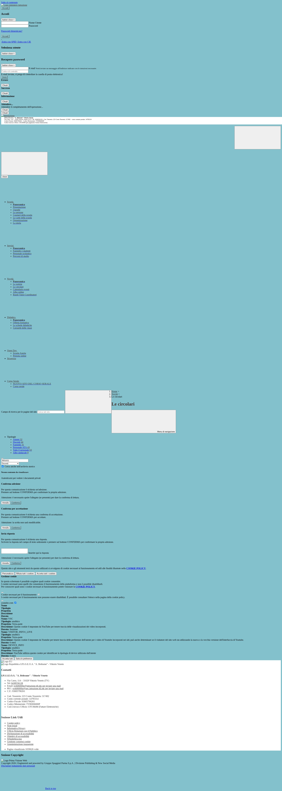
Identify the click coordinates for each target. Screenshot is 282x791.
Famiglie (18, 444)
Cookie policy (13, 723)
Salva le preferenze (24, 659)
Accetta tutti (46, 573)
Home (114, 391)
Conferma (16, 503)
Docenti (18, 442)
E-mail (32, 68)
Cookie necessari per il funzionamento (19, 594)
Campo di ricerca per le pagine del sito (19, 412)
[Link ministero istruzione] (14, 5)
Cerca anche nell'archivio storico (20, 466)
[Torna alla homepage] (8, 115)
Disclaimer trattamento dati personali (18, 766)
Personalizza (7, 573)
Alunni (17, 439)
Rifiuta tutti (25, 573)
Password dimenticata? (11, 31)
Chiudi (5, 85)
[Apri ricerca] (257, 137)
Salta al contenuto (9, 2)
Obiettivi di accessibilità (18, 736)
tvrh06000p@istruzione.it (37, 686)
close (4, 177)
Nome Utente (35, 22)
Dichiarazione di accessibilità (20, 733)
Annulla (5, 503)
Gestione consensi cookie (19, 741)
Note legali (12, 725)
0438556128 (17, 683)
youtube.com (7, 603)
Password (33, 26)
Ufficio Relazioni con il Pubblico (22, 731)
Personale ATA (21, 447)
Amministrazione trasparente (20, 744)
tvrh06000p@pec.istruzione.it (38, 688)
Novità (114, 394)
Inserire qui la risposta (38, 553)
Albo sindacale (20, 452)
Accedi (5, 8)
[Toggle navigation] (24, 163)
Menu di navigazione (166, 432)
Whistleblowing (14, 739)
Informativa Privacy (16, 728)
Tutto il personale (22, 450)
